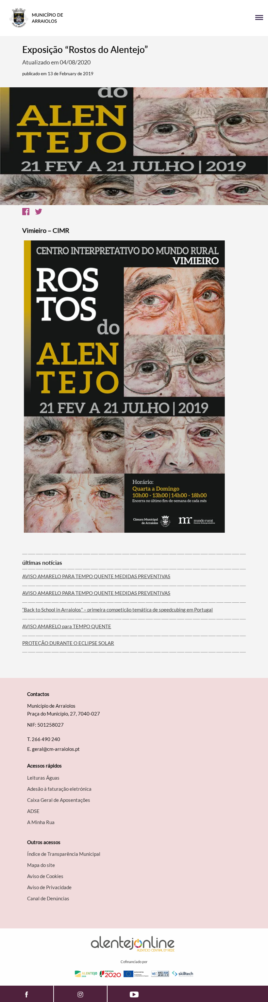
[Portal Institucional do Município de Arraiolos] (69, 18)
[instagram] (80, 994)
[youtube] (134, 994)
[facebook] (26, 994)
